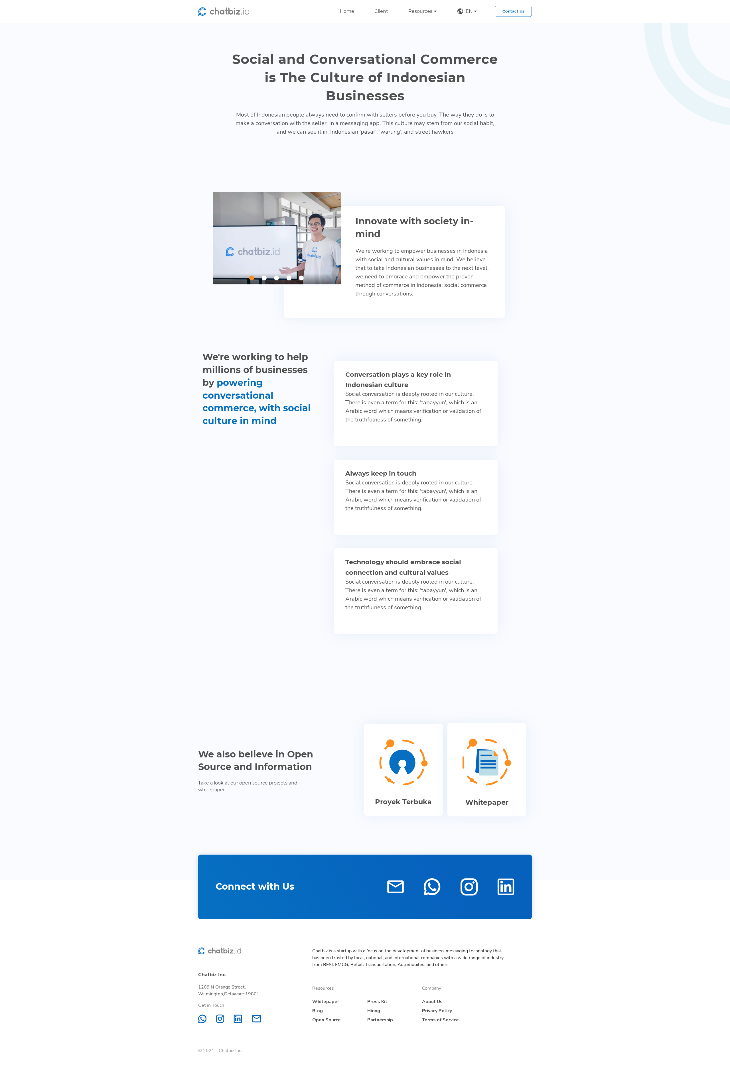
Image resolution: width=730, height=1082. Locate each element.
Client (381, 11)
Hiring (373, 1011)
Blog (317, 1011)
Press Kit (377, 1002)
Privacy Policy (437, 1011)
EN (469, 11)
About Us (432, 1002)
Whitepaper (325, 1002)
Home (347, 11)
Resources (420, 11)
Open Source (326, 1020)
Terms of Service (440, 1020)
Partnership (380, 1020)
